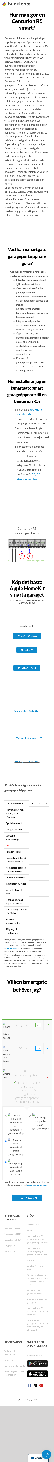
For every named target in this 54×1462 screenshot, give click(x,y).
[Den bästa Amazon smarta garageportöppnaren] (27, 695)
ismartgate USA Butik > (27, 711)
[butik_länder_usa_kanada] (27, 641)
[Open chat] (46, 1454)
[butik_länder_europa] (27, 655)
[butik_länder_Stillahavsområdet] (27, 673)
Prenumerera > (36, 1355)
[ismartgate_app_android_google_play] (37, 1363)
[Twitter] (35, 1385)
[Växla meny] (49, 4)
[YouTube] (41, 1385)
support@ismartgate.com (37, 1185)
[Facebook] (29, 1385)
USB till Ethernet (12, 949)
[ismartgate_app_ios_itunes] (37, 1373)
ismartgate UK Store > (27, 761)
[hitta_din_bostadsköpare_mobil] (27, 996)
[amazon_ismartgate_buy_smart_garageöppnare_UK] (27, 745)
